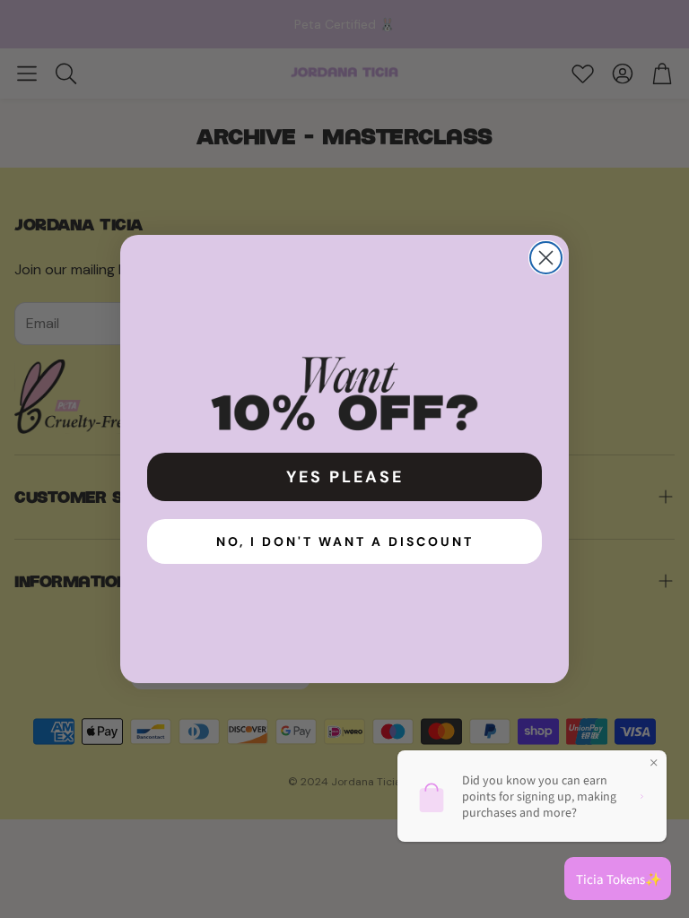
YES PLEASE (345, 477)
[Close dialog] (546, 257)
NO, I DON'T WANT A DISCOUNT (345, 541)
